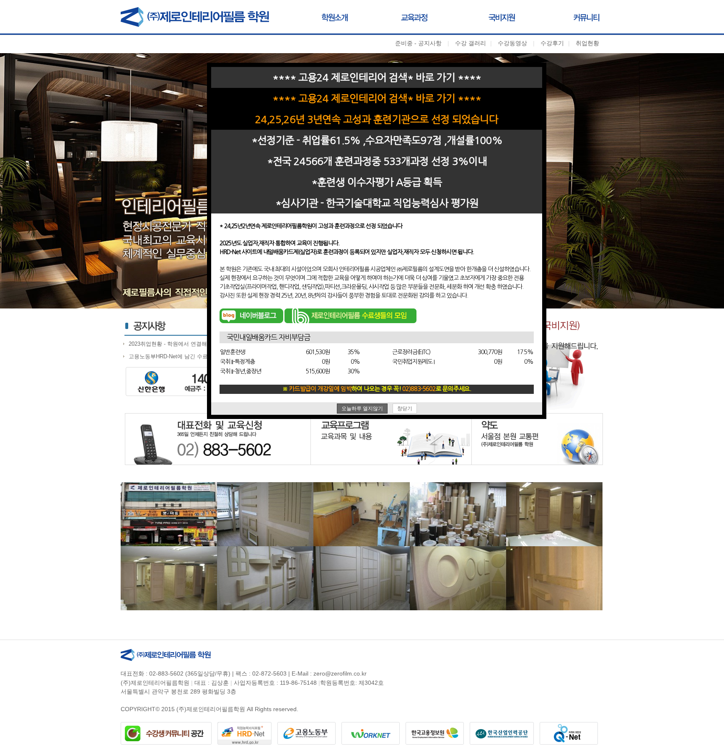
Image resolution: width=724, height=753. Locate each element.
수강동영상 (512, 43)
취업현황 (587, 43)
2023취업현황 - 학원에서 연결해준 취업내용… (185, 344)
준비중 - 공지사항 (418, 43)
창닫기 (404, 408)
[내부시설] (169, 513)
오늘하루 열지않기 (362, 408)
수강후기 (552, 43)
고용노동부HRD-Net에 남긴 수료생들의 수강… (185, 356)
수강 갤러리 (470, 43)
